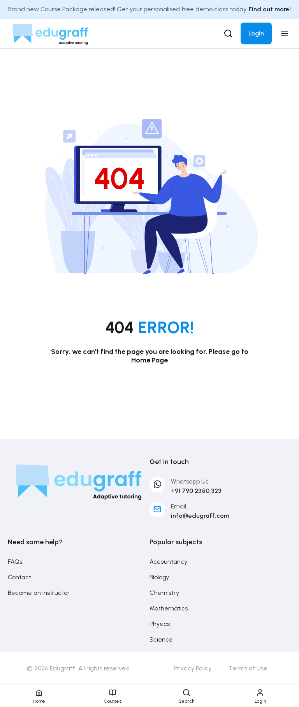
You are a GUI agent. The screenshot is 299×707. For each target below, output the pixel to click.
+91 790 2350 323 (196, 490)
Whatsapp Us (189, 481)
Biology (159, 577)
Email (178, 506)
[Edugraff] (50, 33)
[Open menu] (285, 33)
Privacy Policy (192, 668)
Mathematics (169, 608)
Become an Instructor (39, 592)
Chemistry (164, 592)
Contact (19, 577)
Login (256, 33)
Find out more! (270, 9)
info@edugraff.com (200, 515)
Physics (160, 624)
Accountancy (168, 561)
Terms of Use (248, 668)
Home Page (149, 360)
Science (161, 639)
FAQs (15, 561)
